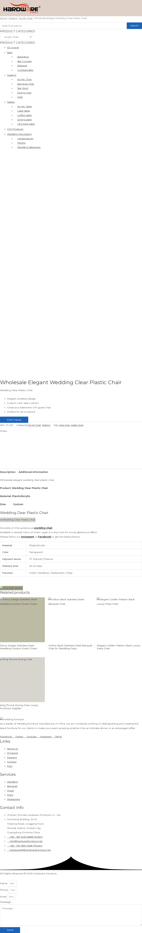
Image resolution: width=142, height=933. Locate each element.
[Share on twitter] (71, 440)
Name (4, 883)
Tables (11, 102)
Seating (13, 18)
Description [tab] (7, 472)
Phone (4, 889)
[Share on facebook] (71, 435)
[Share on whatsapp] (71, 444)
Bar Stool (22, 88)
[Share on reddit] (71, 462)
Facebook (44, 536)
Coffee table (24, 115)
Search (134, 25)
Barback (22, 65)
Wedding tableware (29, 147)
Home (3, 18)
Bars (9, 52)
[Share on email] (71, 457)
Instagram (27, 536)
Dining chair (24, 92)
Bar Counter (24, 61)
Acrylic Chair (26, 18)
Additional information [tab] (33, 472)
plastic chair (77, 425)
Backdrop (23, 56)
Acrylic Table (24, 106)
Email (3, 896)
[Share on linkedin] (71, 453)
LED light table (26, 124)
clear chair (64, 425)
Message (5, 902)
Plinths (21, 143)
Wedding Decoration (19, 134)
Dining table (24, 119)
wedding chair (43, 528)
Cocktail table (25, 70)
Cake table (23, 110)
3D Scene (13, 47)
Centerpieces (25, 138)
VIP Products (15, 129)
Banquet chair (25, 83)
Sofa (20, 97)
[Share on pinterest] (71, 448)
